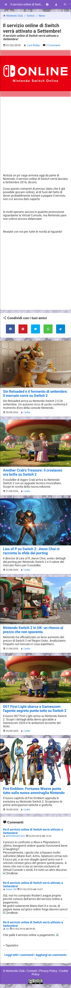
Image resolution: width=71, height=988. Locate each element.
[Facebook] (47, 4)
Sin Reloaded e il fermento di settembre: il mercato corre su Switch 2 (35, 393)
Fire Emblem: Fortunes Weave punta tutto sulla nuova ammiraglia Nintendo (34, 791)
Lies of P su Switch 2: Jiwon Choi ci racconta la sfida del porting (31, 551)
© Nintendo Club (14, 971)
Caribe (26, 412)
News (42, 15)
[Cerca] (65, 4)
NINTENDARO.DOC (15, 836)
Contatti (32, 971)
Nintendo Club (14, 15)
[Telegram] (60, 328)
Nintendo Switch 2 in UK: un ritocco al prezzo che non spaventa (33, 630)
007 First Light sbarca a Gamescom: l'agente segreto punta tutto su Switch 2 (34, 709)
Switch (31, 15)
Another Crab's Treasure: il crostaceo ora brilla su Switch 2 (32, 472)
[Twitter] (35, 328)
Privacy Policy (48, 971)
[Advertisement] (35, 135)
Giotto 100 (11, 889)
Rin (7, 928)
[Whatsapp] (48, 328)
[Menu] (5, 4)
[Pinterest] (22, 328)
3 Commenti (53, 45)
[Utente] (56, 4)
